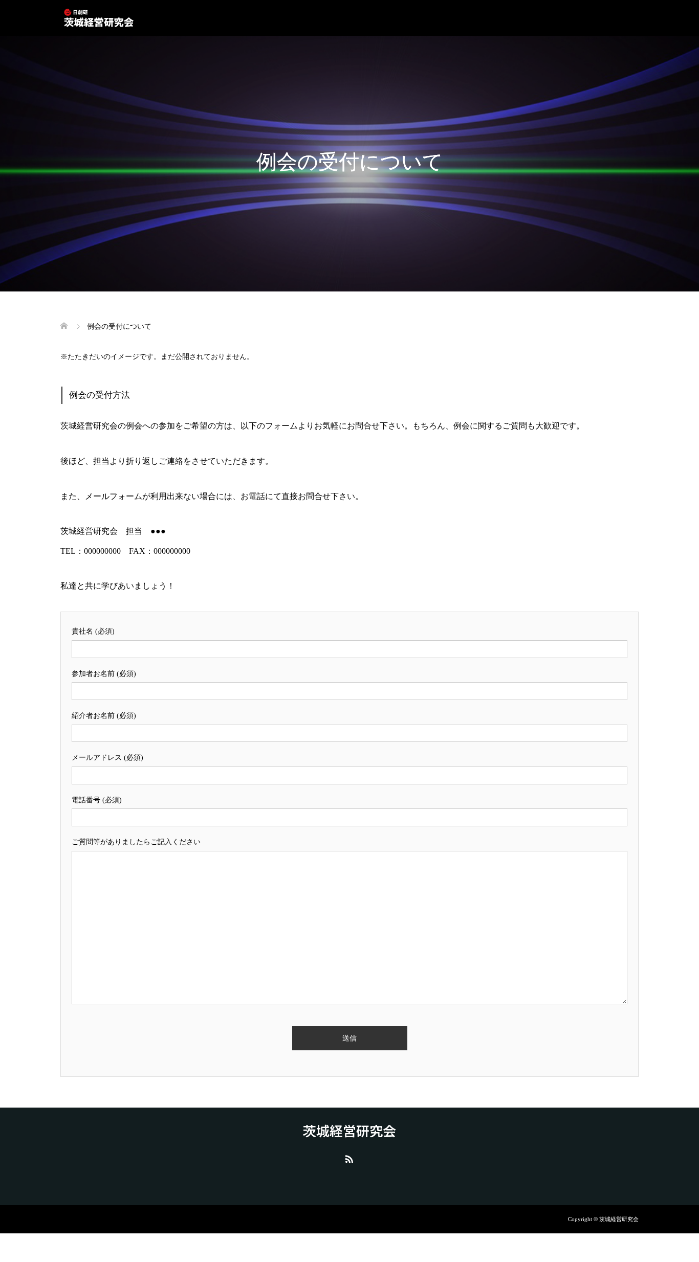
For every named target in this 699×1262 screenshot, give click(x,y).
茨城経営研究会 (349, 1130)
